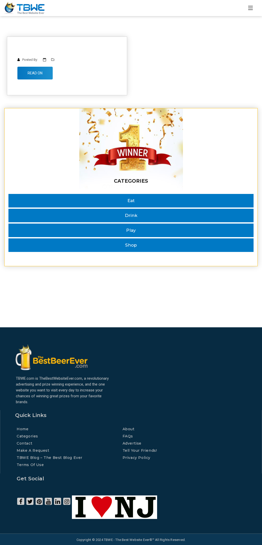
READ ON (35, 73)
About (129, 429)
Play (131, 230)
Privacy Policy (136, 457)
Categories (27, 436)
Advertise (132, 443)
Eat (131, 200)
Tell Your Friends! (140, 450)
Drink (131, 215)
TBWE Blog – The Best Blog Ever (49, 457)
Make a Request (33, 450)
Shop (131, 245)
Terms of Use (30, 464)
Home (22, 429)
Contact (24, 443)
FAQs (128, 436)
